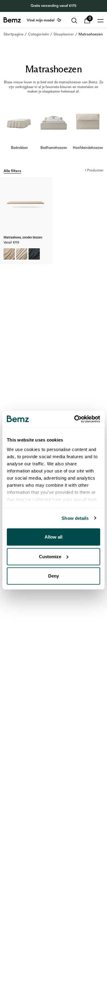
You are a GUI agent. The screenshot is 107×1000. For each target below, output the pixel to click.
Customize (50, 556)
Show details (75, 517)
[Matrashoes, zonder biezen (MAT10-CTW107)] (34, 254)
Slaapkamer (64, 34)
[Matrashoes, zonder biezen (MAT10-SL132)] (21, 254)
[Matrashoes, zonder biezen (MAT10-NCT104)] (9, 254)
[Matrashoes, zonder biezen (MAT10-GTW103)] (46, 254)
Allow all (53, 536)
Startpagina (13, 34)
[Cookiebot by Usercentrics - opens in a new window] (75, 419)
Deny (53, 575)
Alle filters (12, 171)
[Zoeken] (74, 21)
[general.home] (12, 20)
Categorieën (38, 34)
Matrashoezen (90, 34)
